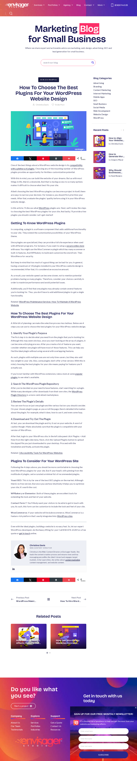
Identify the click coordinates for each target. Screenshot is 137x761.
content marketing (72, 560)
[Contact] (113, 5)
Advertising (98, 83)
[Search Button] (92, 62)
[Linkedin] (13, 569)
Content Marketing (102, 90)
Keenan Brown (65, 648)
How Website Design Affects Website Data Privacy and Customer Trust (28, 644)
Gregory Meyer (117, 160)
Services (38, 5)
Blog (78, 5)
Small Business (100, 104)
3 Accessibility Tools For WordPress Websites (41, 453)
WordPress (98, 118)
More (100, 5)
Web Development (101, 111)
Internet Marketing (102, 93)
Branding (97, 86)
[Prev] (121, 130)
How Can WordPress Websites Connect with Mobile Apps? (67, 643)
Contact (88, 5)
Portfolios (53, 5)
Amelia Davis (24, 648)
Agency (67, 5)
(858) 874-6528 (121, 5)
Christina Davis (117, 144)
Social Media (99, 107)
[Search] (11, 13)
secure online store (75, 245)
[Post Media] (99, 141)
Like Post (59, 105)
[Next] (123, 130)
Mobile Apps (99, 97)
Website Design (100, 114)
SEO (95, 100)
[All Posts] (48, 599)
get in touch (24, 533)
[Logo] (17, 5)
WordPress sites (65, 516)
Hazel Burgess (116, 176)
